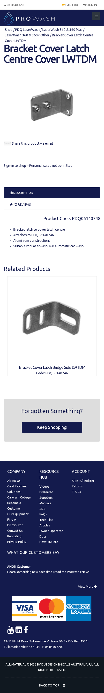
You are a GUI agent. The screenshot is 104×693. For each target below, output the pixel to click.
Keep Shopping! (52, 427)
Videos (44, 486)
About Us (14, 480)
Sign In (91, 5)
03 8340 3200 (15, 5)
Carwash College (19, 497)
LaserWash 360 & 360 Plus (62, 30)
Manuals (45, 503)
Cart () (71, 5)
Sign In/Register (83, 480)
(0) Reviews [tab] (22, 204)
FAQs (43, 514)
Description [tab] (23, 192)
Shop (9, 30)
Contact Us (15, 530)
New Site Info (48, 542)
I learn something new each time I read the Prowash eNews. (48, 571)
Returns (77, 486)
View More (86, 586)
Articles (44, 525)
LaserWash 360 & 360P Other (27, 35)
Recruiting (14, 536)
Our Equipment (18, 514)
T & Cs (76, 491)
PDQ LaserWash (27, 30)
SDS (42, 508)
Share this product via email (32, 143)
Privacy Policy (16, 541)
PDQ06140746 (42, 235)
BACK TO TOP (49, 685)
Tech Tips (46, 519)
